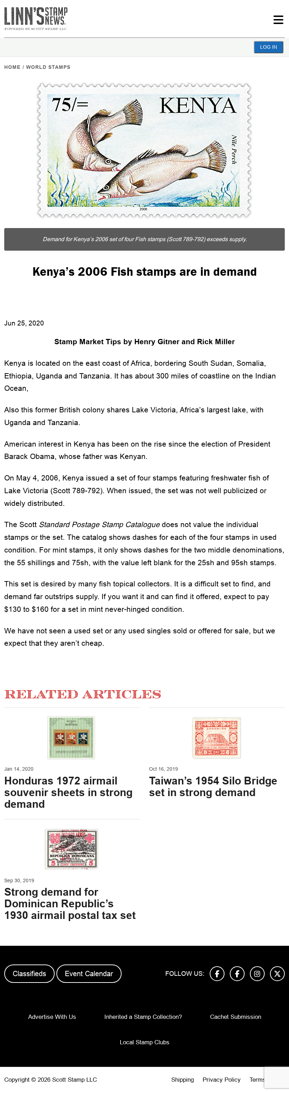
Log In (268, 47)
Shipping (182, 1079)
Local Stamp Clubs (145, 1042)
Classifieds (29, 974)
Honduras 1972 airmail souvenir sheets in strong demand (68, 792)
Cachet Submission (235, 1017)
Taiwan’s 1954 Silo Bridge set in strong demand (213, 786)
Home (12, 67)
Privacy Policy (222, 1079)
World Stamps (48, 67)
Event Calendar (89, 974)
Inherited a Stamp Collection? (143, 1017)
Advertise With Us (52, 1017)
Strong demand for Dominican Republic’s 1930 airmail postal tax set (70, 903)
